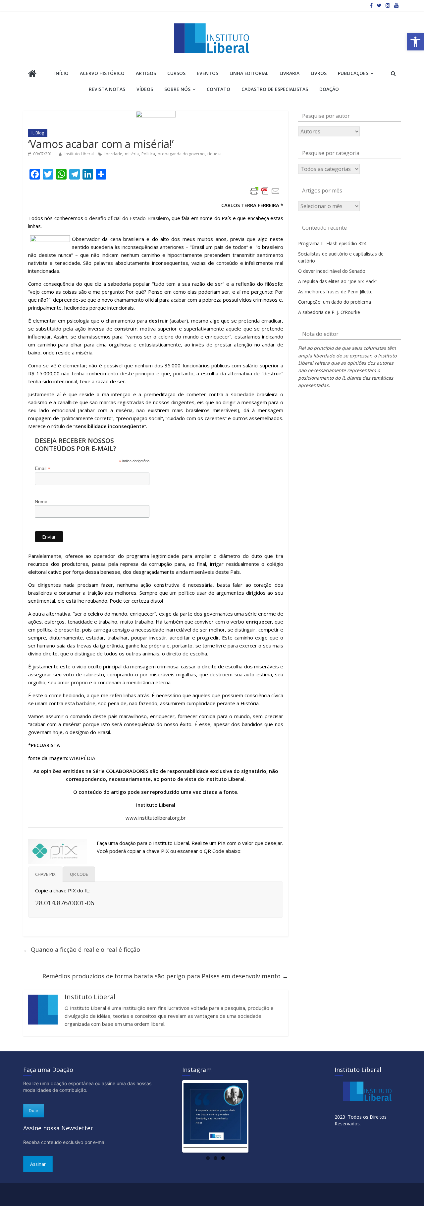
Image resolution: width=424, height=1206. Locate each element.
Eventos (207, 73)
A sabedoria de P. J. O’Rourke (329, 312)
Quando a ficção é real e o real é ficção (81, 949)
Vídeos (144, 89)
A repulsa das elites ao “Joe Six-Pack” (337, 281)
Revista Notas (107, 89)
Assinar (38, 1164)
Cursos (176, 73)
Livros (319, 73)
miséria (132, 154)
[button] (415, 41)
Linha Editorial (249, 73)
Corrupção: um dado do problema (334, 302)
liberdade (113, 154)
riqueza (214, 154)
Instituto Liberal (80, 154)
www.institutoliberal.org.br (156, 817)
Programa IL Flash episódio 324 (332, 243)
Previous (173, 1116)
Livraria (289, 73)
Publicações (353, 73)
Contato (218, 89)
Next (257, 1116)
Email (42, 468)
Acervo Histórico (102, 73)
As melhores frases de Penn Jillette (335, 291)
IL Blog (37, 133)
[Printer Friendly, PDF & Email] (265, 191)
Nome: (42, 501)
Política (148, 154)
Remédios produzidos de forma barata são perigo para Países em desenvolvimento (165, 976)
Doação (329, 89)
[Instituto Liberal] (32, 74)
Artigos (146, 73)
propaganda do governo (181, 154)
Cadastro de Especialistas (274, 89)
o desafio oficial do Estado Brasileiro (126, 218)
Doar (33, 1110)
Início (61, 73)
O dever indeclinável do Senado (331, 271)
